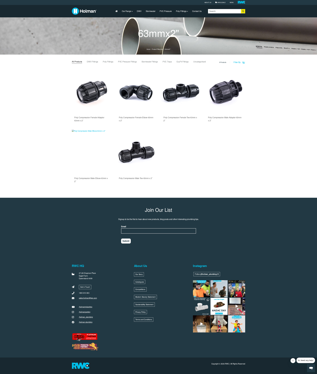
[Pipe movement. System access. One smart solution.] (201, 306)
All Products (77, 62)
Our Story (139, 274)
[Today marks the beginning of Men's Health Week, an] (219, 288)
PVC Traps (167, 62)
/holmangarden (84, 312)
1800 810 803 (84, 293)
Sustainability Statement (144, 304)
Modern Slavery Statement (145, 297)
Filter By (237, 62)
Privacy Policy (140, 312)
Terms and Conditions (143, 319)
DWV (139, 11)
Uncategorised (199, 62)
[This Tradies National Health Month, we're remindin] (201, 288)
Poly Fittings (181, 11)
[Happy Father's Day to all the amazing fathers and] (236, 323)
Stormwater (151, 11)
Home (148, 49)
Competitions (140, 289)
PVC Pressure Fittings (127, 62)
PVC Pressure (166, 11)
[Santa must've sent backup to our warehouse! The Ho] (219, 323)
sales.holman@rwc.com (88, 298)
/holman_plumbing (86, 317)
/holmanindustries (85, 307)
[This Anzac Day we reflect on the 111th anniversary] (219, 306)
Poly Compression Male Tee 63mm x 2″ (135, 178)
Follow (206, 274)
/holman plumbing (85, 322)
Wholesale (221, 2)
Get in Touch (85, 287)
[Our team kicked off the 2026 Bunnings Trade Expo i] (236, 288)
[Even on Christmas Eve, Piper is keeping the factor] (236, 306)
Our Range (126, 11)
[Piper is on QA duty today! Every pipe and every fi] (201, 323)
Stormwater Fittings (150, 62)
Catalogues (139, 282)
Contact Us (197, 11)
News (232, 2)
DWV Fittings (92, 62)
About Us (207, 2)
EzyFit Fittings (183, 62)
